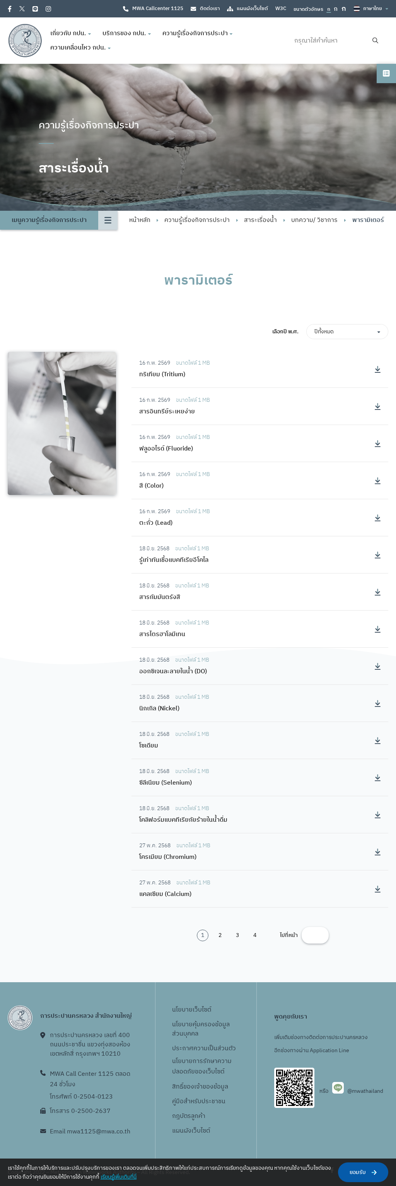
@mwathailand (365, 1091)
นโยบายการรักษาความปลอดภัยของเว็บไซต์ (202, 1066)
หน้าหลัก (139, 220)
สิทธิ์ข (179, 1087)
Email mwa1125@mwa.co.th (90, 1131)
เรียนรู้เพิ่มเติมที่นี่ (119, 1176)
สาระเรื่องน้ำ (260, 220)
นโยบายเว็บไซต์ (191, 1010)
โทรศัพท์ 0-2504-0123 (81, 1097)
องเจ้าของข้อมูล (207, 1087)
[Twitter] (22, 8)
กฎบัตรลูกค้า (188, 1116)
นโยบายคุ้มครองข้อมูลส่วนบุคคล (201, 1029)
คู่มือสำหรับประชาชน (198, 1101)
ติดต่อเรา (210, 8)
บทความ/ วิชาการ (314, 220)
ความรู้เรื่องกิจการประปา (197, 220)
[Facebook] (10, 9)
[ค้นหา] (375, 41)
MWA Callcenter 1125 (157, 8)
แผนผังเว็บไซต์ (252, 8)
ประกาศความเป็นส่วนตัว (204, 1048)
